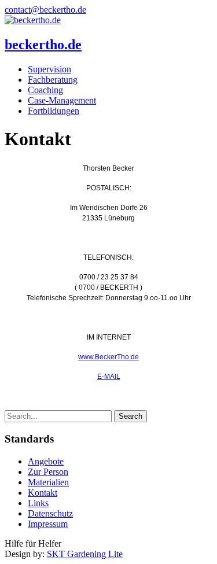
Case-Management (62, 100)
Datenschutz (50, 513)
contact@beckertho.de (45, 9)
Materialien (48, 482)
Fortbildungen (53, 111)
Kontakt (42, 492)
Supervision (49, 69)
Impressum (48, 524)
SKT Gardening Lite (85, 554)
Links (38, 503)
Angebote (46, 461)
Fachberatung (53, 79)
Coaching (45, 90)
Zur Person (48, 472)
